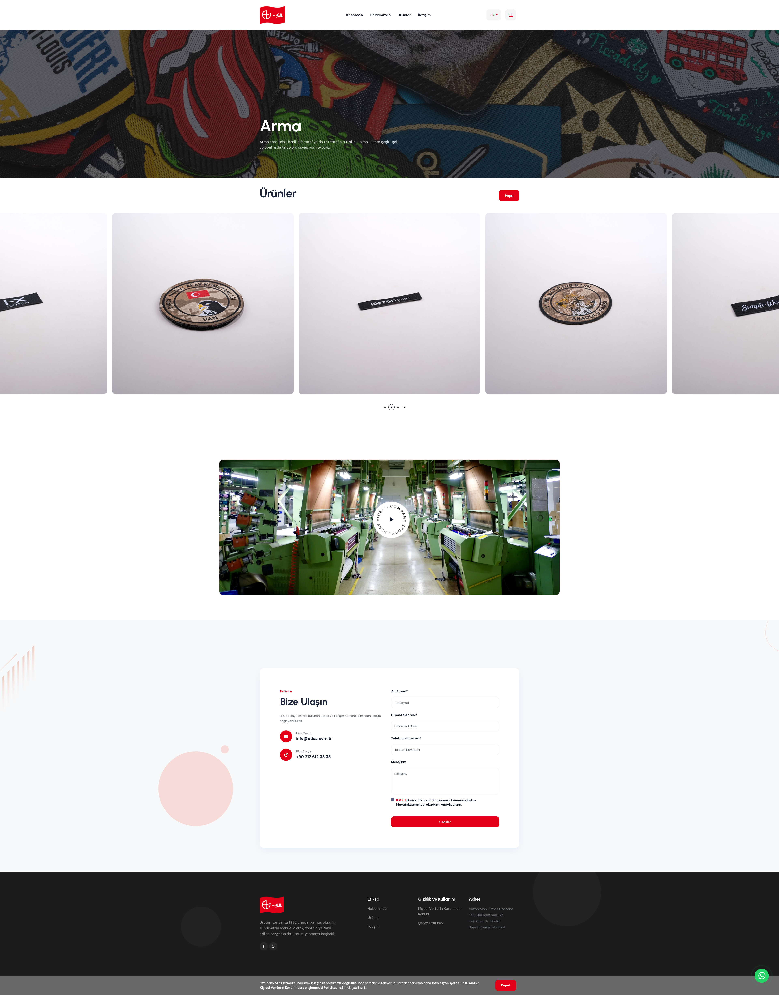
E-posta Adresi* (404, 715)
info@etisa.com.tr (314, 738)
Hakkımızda (380, 15)
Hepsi (509, 196)
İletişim (424, 15)
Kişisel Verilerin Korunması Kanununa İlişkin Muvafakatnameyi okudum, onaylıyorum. (436, 802)
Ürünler (404, 15)
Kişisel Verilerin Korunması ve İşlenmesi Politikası (299, 987)
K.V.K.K (401, 800)
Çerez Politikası (431, 923)
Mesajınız (398, 762)
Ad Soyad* (399, 691)
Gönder (445, 822)
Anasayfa (354, 15)
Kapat (505, 985)
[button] (648, 148)
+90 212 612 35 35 (313, 756)
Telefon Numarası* (406, 738)
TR (492, 15)
